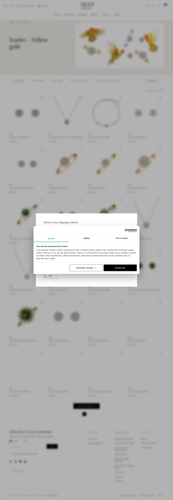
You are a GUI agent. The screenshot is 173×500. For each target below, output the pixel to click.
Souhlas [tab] (51, 239)
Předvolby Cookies (84, 268)
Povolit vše (120, 268)
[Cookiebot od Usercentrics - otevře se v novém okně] (126, 230)
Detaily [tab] (86, 238)
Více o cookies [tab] (122, 238)
